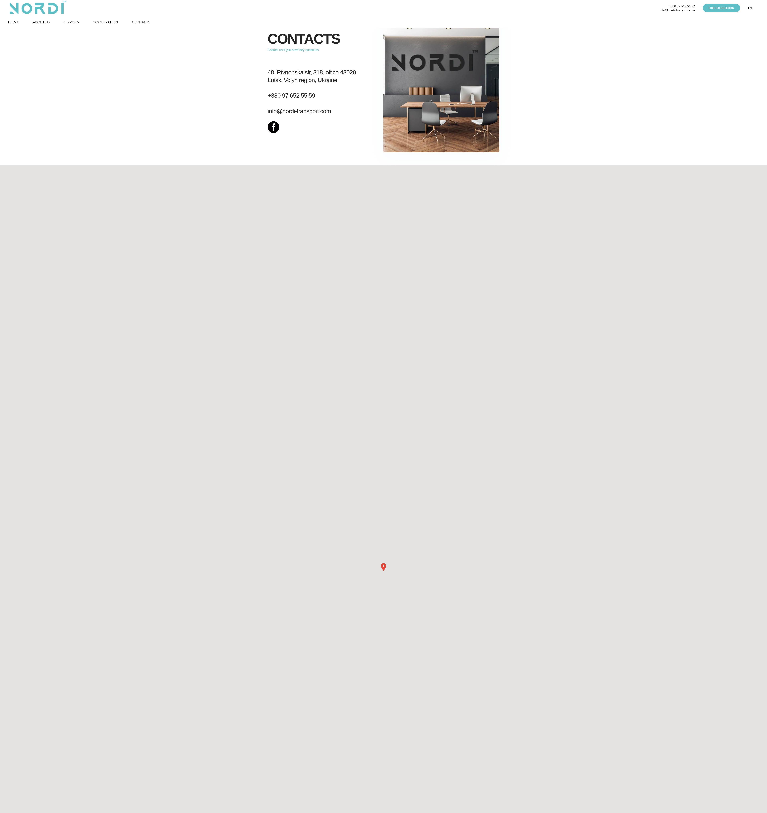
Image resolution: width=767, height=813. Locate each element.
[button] (383, 567)
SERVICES (71, 22)
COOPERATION (105, 22)
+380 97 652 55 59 (682, 6)
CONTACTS (141, 22)
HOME (13, 22)
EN (750, 8)
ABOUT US (41, 22)
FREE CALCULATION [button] (721, 8)
